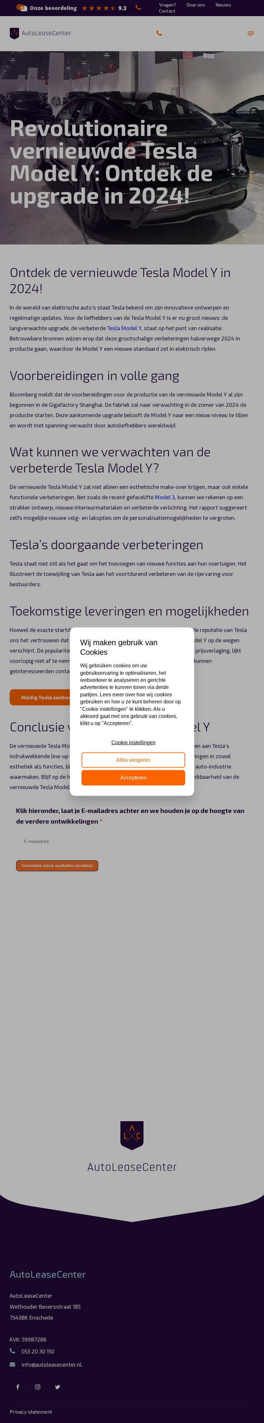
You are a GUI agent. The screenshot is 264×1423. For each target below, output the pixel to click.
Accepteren (133, 777)
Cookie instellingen (133, 742)
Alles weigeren (133, 760)
